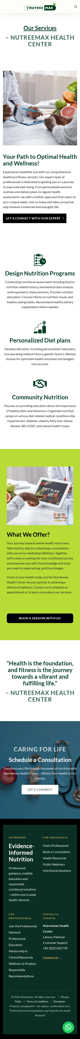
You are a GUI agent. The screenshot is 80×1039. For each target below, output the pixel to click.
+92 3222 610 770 (55, 948)
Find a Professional (55, 845)
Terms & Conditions (37, 1001)
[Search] (74, 6)
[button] (68, 1027)
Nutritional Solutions (57, 870)
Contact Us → (52, 957)
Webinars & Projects (22, 963)
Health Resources (54, 858)
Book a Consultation (56, 852)
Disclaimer (59, 1001)
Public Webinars (54, 864)
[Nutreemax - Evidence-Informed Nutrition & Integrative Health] (40, 7)
